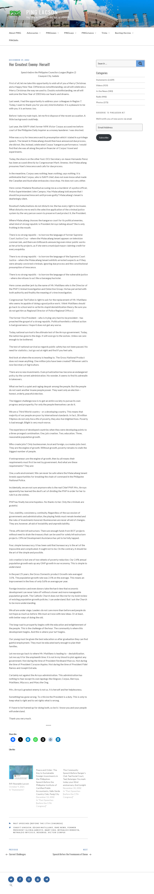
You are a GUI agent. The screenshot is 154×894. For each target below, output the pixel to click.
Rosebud (42, 832)
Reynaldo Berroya (69, 830)
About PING (15, 33)
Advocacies (32, 33)
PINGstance (88, 33)
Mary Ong (50, 830)
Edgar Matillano (43, 827)
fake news (60, 827)
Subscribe (103, 137)
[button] (11, 887)
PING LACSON (42, 12)
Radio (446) (101, 96)
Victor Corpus (57, 832)
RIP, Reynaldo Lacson (19, 783)
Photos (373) (102, 102)
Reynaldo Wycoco (24, 832)
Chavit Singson (22, 827)
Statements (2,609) (105, 80)
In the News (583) (104, 91)
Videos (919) (102, 85)
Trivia (104, 33)
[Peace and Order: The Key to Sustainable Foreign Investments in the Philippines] (49, 786)
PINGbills (13, 40)
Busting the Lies (123, 33)
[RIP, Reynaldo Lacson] (21, 772)
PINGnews (51, 33)
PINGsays (69, 33)
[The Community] (76, 782)
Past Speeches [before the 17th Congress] (38, 823)
